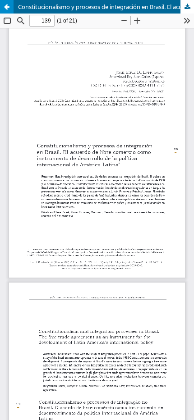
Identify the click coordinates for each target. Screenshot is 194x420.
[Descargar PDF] (187, 7)
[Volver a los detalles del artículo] (7, 7)
